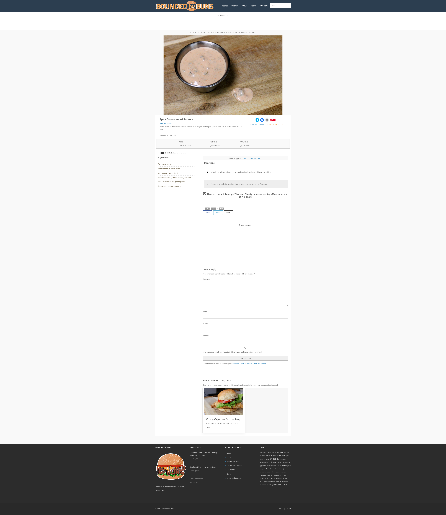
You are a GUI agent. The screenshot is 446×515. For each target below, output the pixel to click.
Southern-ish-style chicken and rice (203, 467)
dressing (287, 462)
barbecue (273, 452)
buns (282, 456)
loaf (261, 472)
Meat (229, 453)
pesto (284, 475)
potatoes (267, 481)
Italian (281, 469)
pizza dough (283, 478)
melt (271, 472)
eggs (261, 466)
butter (262, 459)
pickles (262, 478)
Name (206, 311)
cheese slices (282, 459)
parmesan (274, 475)
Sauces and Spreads (256, 125)
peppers (279, 475)
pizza (277, 478)
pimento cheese (270, 478)
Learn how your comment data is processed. (249, 364)
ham (271, 469)
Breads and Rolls (233, 461)
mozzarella (277, 472)
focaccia (271, 466)
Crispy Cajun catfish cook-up (252, 158)
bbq (278, 452)
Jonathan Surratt (166, 123)
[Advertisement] (223, 22)
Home (280, 509)
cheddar (266, 459)
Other (229, 474)
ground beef (266, 469)
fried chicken (282, 466)
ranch (272, 481)
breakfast (276, 456)
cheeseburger (264, 462)
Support (234, 6)
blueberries (263, 456)
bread (269, 455)
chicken (273, 462)
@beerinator (277, 194)
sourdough (270, 485)
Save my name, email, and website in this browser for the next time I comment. (232, 352)
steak (285, 485)
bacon (267, 452)
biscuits (286, 452)
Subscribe (263, 6)
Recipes (225, 6)
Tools (244, 6)
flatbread (265, 466)
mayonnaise (266, 472)
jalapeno (286, 469)
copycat (279, 462)
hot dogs (276, 469)
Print (228, 213)
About (253, 6)
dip (284, 462)
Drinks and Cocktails (234, 478)
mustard (262, 475)
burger (286, 456)
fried (275, 466)
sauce (274, 125)
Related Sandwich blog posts (217, 380)
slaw (265, 485)
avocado (262, 452)
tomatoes (262, 488)
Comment (207, 279)
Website (206, 336)
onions (267, 475)
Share (207, 213)
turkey (268, 488)
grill (261, 469)
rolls (275, 481)
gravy (288, 466)
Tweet (218, 213)
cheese (274, 458)
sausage (286, 481)
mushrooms (284, 472)
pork (262, 481)
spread (280, 485)
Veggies (230, 457)
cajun (268, 125)
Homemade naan (196, 479)
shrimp (262, 485)
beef (281, 452)
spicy (281, 125)
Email (205, 323)
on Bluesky (246, 194)
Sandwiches (231, 470)
